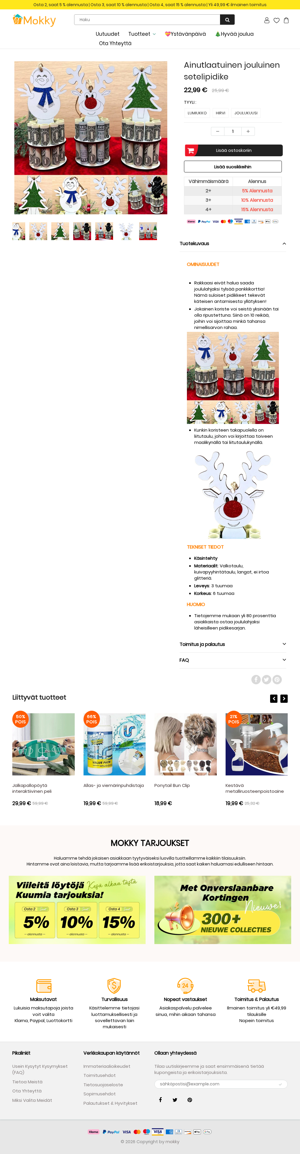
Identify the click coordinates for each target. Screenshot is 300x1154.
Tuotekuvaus (194, 243)
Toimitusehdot (99, 1075)
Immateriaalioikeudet (106, 1066)
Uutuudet (108, 34)
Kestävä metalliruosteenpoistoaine (255, 788)
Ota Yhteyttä (115, 43)
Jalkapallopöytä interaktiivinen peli (32, 788)
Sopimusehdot (99, 1094)
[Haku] (227, 19)
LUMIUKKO (197, 113)
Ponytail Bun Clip (172, 785)
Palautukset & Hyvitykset (110, 1103)
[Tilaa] (280, 1084)
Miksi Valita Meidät (32, 1100)
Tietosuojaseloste (103, 1085)
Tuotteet (139, 34)
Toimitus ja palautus (202, 644)
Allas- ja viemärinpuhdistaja (113, 785)
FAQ (184, 660)
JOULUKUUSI (246, 113)
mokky (172, 1141)
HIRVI (220, 113)
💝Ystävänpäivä (185, 34)
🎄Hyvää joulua (234, 34)
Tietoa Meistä (27, 1082)
